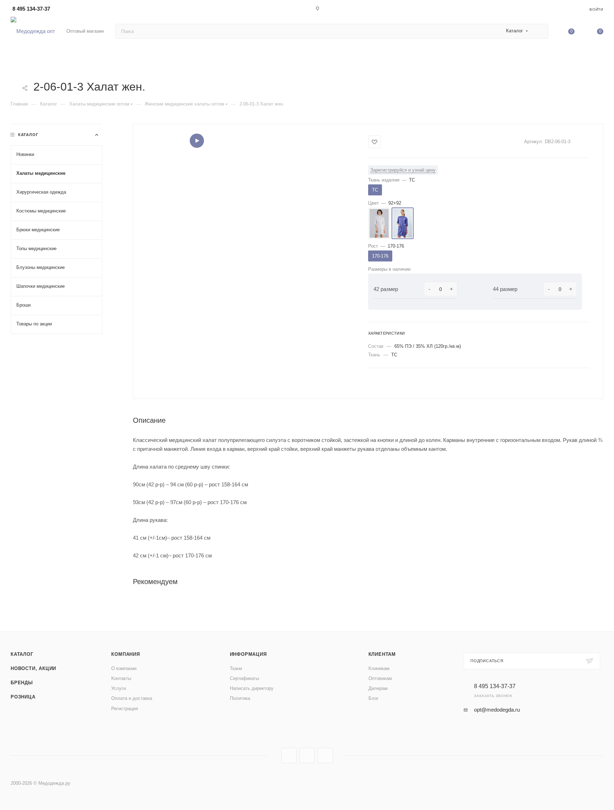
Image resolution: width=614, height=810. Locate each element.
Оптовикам (380, 678)
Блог (373, 698)
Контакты (121, 678)
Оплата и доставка (131, 698)
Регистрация (124, 708)
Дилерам (378, 688)
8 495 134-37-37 (31, 9)
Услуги (118, 688)
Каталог (22, 654)
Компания (125, 654)
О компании (123, 668)
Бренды (22, 682)
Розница (23, 697)
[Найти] (539, 31)
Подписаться (486, 661)
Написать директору (252, 688)
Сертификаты (244, 678)
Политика (240, 698)
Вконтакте (289, 755)
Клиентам (382, 654)
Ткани (236, 668)
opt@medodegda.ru (497, 710)
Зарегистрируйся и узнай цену (403, 170)
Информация (248, 654)
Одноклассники (325, 755)
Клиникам (378, 668)
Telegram (307, 755)
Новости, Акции (33, 668)
